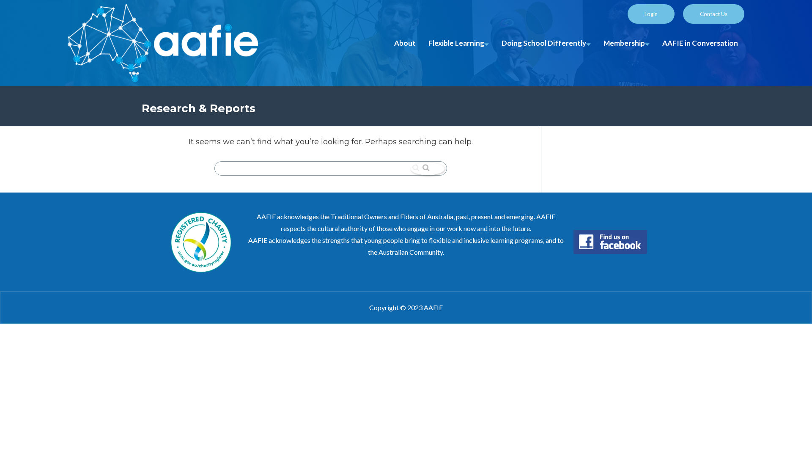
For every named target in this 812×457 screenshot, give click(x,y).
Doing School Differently (544, 43)
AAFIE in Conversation (700, 43)
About (405, 43)
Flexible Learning (456, 43)
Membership (624, 43)
